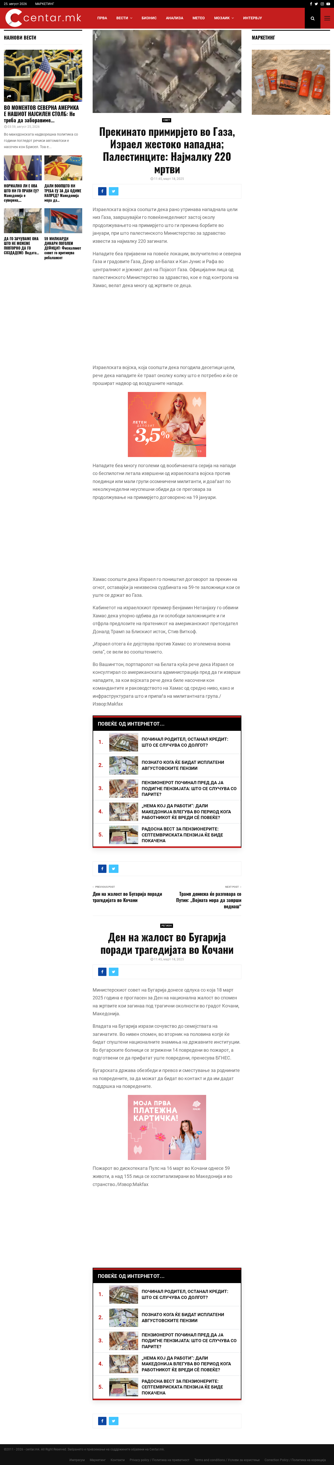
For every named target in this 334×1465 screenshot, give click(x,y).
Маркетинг (98, 1460)
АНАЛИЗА (174, 18)
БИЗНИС (149, 18)
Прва (102, 18)
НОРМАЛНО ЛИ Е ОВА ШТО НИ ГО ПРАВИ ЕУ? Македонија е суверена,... (21, 192)
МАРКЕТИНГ (44, 4)
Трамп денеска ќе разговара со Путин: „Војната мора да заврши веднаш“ (208, 900)
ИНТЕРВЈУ (252, 18)
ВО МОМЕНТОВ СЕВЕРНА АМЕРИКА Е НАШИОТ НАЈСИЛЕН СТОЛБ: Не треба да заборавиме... (41, 114)
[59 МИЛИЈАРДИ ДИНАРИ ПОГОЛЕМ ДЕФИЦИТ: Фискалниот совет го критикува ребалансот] (63, 220)
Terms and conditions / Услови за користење (227, 1460)
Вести (122, 18)
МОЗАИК (222, 18)
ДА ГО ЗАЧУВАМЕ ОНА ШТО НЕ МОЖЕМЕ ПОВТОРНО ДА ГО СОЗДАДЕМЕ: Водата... (21, 245)
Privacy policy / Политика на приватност (159, 1460)
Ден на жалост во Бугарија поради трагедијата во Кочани (127, 896)
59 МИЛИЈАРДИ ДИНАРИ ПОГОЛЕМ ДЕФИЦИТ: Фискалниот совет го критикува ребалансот (62, 248)
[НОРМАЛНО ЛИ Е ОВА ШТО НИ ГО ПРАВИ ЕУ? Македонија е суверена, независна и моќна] (23, 168)
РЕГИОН (167, 925)
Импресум (77, 1460)
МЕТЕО (199, 18)
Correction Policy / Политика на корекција (295, 1460)
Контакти (118, 1460)
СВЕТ (166, 120)
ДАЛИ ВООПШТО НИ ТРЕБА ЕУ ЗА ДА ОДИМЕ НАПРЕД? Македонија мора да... (62, 192)
